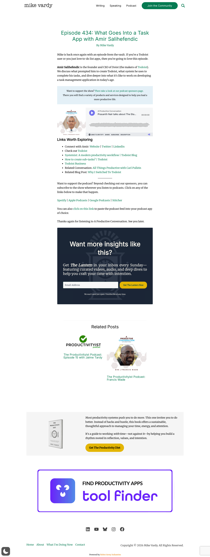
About (40, 544)
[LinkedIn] (87, 529)
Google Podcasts (100, 200)
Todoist (142, 67)
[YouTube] (96, 529)
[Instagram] (113, 529)
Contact (80, 544)
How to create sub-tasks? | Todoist (86, 159)
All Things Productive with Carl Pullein (117, 168)
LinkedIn (119, 146)
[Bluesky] (105, 529)
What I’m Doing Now (60, 544)
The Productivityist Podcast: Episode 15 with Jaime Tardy (83, 356)
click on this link (83, 208)
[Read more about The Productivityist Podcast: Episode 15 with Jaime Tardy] (83, 341)
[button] (160, 5)
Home (30, 544)
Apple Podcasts (77, 200)
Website (94, 146)
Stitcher (117, 200)
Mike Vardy (38, 5)
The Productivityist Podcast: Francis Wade (126, 378)
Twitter (106, 146)
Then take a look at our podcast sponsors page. (119, 91)
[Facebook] (122, 529)
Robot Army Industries (110, 554)
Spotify (61, 200)
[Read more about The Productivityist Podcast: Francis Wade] (127, 352)
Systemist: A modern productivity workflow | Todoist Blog (101, 155)
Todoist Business (75, 163)
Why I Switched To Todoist (104, 172)
